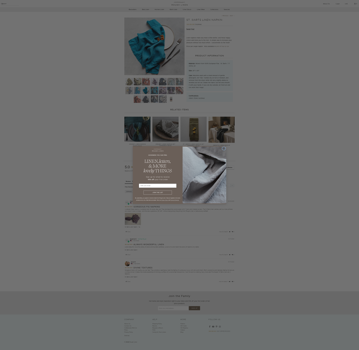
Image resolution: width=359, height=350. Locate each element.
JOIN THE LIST (157, 192)
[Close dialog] (223, 148)
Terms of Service (175, 200)
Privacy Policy (164, 200)
